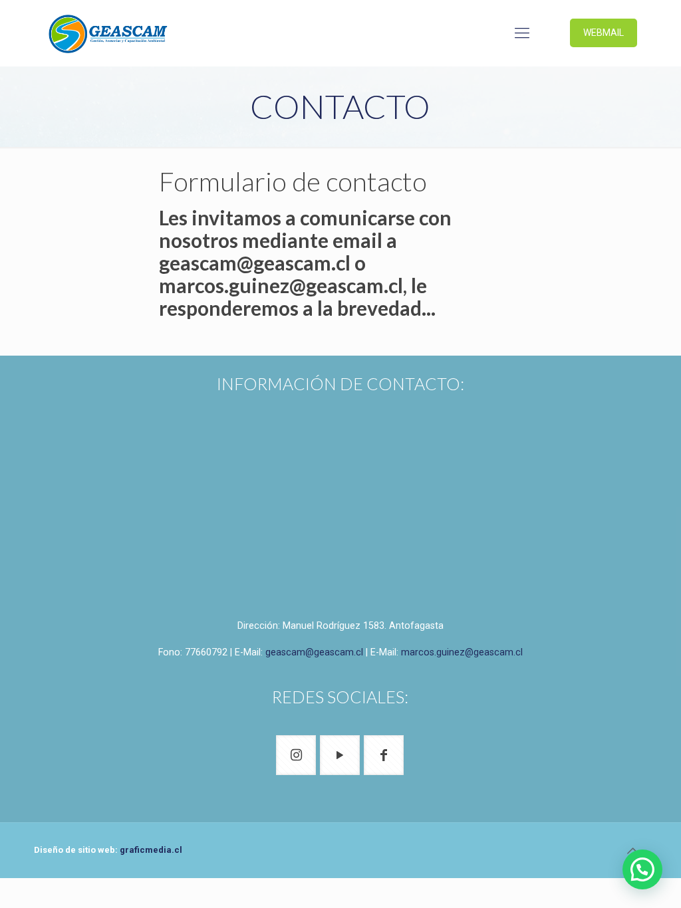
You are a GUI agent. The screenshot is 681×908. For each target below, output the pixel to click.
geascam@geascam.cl (314, 652)
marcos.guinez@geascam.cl (462, 652)
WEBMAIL (603, 32)
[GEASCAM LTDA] (108, 33)
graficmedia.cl (151, 850)
